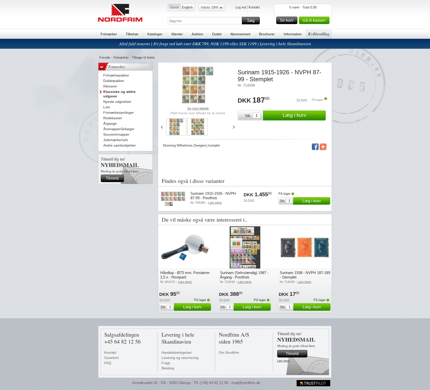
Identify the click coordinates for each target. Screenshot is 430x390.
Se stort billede (198, 108)
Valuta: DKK (209, 7)
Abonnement (240, 34)
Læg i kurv (294, 115)
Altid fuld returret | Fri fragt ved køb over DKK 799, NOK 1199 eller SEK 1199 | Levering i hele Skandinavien (215, 43)
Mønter (177, 34)
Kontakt (254, 7)
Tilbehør (132, 34)
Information (293, 34)
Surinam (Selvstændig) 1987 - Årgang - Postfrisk (244, 275)
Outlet (216, 34)
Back (162, 127)
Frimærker (109, 34)
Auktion (197, 34)
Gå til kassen (314, 20)
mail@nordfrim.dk (245, 383)
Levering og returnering (180, 358)
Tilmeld (112, 178)
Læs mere (283, 360)
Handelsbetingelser (176, 352)
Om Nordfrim (229, 352)
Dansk (174, 7)
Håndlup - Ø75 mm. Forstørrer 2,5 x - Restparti (185, 275)
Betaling (167, 368)
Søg (251, 20)
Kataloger (154, 34)
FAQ (107, 363)
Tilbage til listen (143, 57)
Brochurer (267, 34)
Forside (104, 57)
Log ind (240, 7)
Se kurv (286, 20)
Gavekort (111, 358)
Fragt (165, 363)
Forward (234, 127)
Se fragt (301, 100)
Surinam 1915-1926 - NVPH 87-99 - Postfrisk (213, 195)
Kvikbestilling (318, 33)
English (187, 7)
